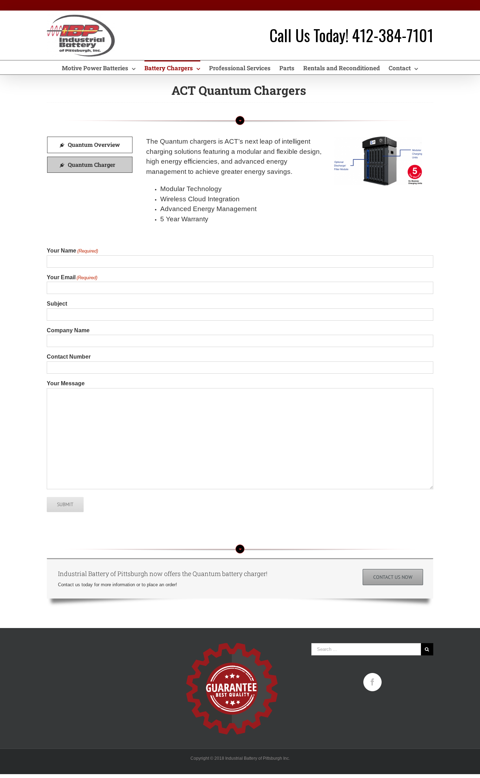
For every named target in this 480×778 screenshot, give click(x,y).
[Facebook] (372, 682)
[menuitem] (103, 67)
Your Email (72, 277)
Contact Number (69, 357)
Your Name (72, 251)
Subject (57, 304)
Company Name (68, 330)
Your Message (66, 383)
